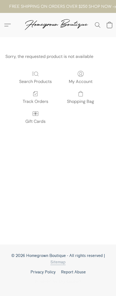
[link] (58, 7)
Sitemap (58, 262)
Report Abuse (73, 272)
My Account (81, 81)
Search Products (35, 81)
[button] (58, 25)
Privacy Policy (43, 272)
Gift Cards (35, 121)
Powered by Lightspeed (58, 282)
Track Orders (35, 101)
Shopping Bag (80, 101)
